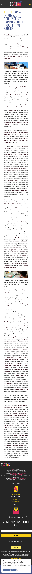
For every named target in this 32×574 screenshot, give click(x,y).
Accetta (6, 570)
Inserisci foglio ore (16, 494)
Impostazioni (22, 570)
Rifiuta (13, 570)
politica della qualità (16, 499)
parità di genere (16, 501)
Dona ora (16, 547)
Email (16, 529)
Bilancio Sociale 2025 (16, 558)
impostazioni (6, 567)
